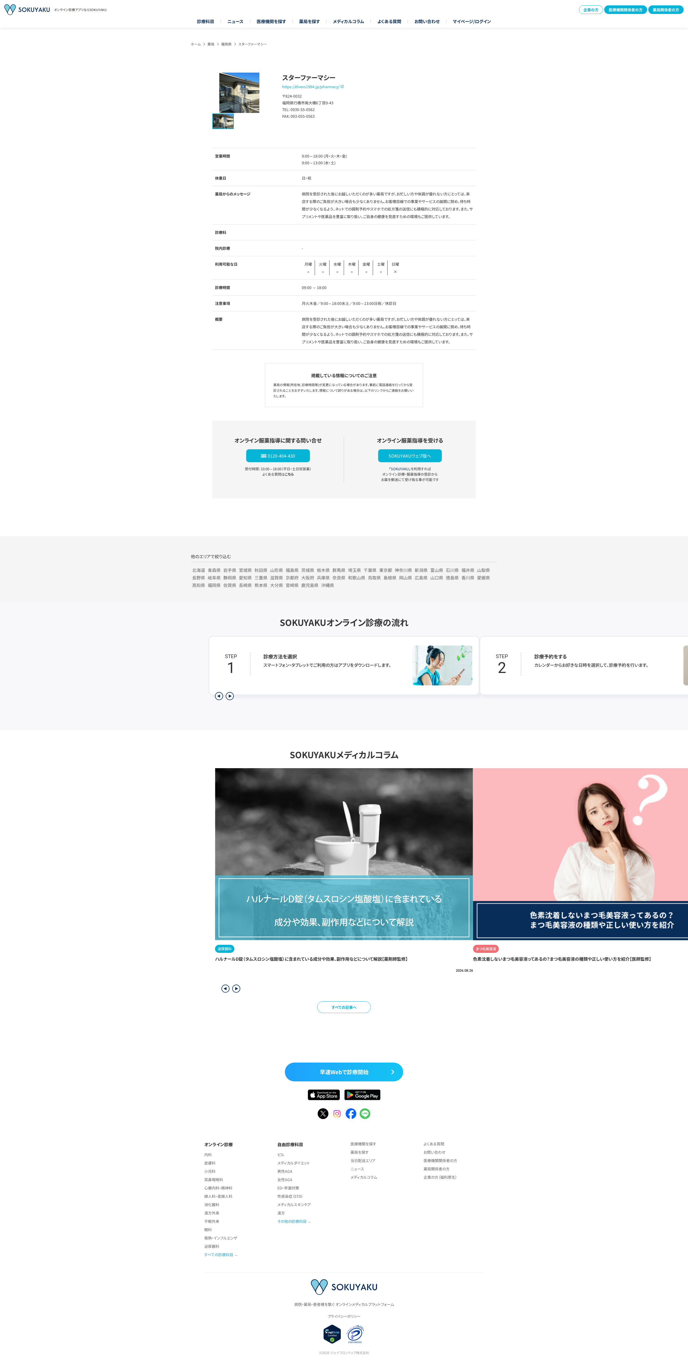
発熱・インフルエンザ (220, 1238)
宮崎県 (292, 585)
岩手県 (229, 570)
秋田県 (261, 570)
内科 (208, 1154)
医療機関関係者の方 (626, 9)
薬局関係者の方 (666, 9)
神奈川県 (403, 570)
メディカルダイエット (293, 1163)
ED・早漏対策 (288, 1188)
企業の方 (591, 9)
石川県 (452, 570)
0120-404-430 (281, 456)
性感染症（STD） (290, 1196)
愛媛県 (483, 577)
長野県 (198, 577)
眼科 (208, 1229)
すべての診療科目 (218, 1254)
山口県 (436, 577)
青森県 (214, 570)
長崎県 (245, 585)
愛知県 (245, 577)
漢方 (281, 1213)
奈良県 (338, 577)
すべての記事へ (344, 1007)
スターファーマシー (252, 44)
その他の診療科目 (292, 1221)
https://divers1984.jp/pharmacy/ (310, 86)
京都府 (292, 577)
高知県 (198, 585)
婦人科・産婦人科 (218, 1196)
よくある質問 (389, 21)
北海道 (198, 570)
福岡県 (226, 44)
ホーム (196, 44)
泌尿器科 (211, 1246)
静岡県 (229, 577)
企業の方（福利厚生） (440, 1177)
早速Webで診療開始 (344, 1072)
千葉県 (370, 570)
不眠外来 (211, 1221)
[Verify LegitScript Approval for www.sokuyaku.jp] (332, 1334)
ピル (280, 1154)
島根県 (390, 577)
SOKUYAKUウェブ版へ (410, 456)
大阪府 (307, 577)
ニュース (235, 21)
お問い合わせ (427, 21)
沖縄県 (327, 585)
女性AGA (284, 1179)
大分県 (276, 585)
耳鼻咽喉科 (213, 1179)
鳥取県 (374, 577)
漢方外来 (211, 1213)
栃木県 (323, 570)
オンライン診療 (218, 1144)
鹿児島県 (309, 585)
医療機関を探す (271, 21)
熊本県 (261, 585)
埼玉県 (354, 570)
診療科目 (205, 21)
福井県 (467, 570)
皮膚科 (210, 1163)
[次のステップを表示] (230, 696)
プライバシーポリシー (344, 1316)
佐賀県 (229, 585)
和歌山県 (356, 577)
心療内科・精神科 (218, 1188)
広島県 (421, 577)
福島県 (292, 570)
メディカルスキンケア (294, 1204)
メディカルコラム (348, 21)
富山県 (436, 570)
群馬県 (338, 570)
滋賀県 (276, 577)
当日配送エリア (362, 1160)
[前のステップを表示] (219, 696)
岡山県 (405, 577)
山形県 (276, 570)
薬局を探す (309, 21)
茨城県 (307, 570)
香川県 (467, 577)
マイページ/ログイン (472, 21)
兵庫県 (323, 577)
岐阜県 (214, 577)
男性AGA (284, 1171)
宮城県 (245, 570)
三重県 (261, 577)
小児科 (210, 1171)
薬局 (210, 44)
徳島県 (452, 577)
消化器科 (211, 1204)
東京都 (385, 570)
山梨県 (483, 570)
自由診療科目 (290, 1144)
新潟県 (421, 570)
